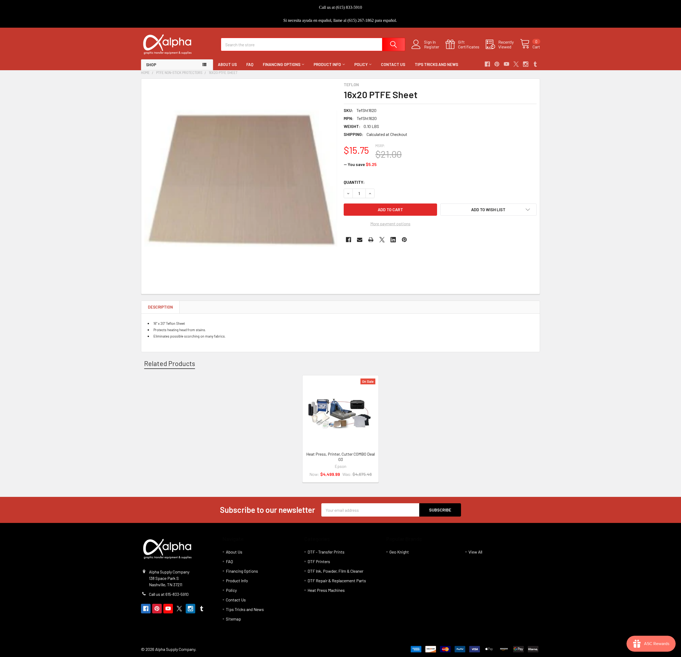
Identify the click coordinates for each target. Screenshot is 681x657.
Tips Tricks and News (436, 64)
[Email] (359, 239)
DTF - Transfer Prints (326, 551)
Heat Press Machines (326, 590)
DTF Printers (319, 561)
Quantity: (354, 182)
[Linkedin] (393, 239)
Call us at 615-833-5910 (169, 594)
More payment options (390, 223)
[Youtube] (506, 64)
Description (160, 307)
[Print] (371, 239)
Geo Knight (399, 551)
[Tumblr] (535, 64)
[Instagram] (525, 64)
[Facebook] (487, 64)
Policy (361, 64)
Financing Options (281, 64)
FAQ (249, 64)
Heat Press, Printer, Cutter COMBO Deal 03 (340, 456)
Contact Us (393, 64)
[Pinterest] (497, 64)
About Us (227, 64)
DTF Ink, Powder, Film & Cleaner (335, 570)
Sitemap (233, 618)
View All (475, 551)
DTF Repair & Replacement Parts (337, 580)
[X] (516, 64)
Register (431, 46)
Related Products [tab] (169, 363)
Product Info (327, 64)
